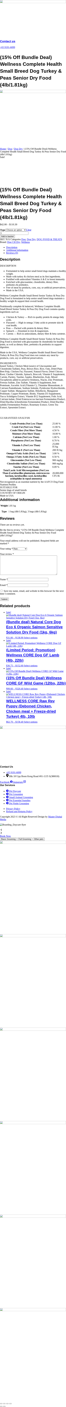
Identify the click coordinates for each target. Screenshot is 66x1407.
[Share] (7, 1403)
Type (2, 230)
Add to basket (7, 236)
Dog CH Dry (13, 242)
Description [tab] (11, 247)
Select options (30, 637)
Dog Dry (18, 149)
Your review (7, 554)
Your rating (6, 548)
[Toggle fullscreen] (4, 1403)
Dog (10, 149)
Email (4, 585)
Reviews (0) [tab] (12, 253)
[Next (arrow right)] (4, 1406)
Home (3, 149)
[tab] (8, 839)
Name (4, 579)
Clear (28, 230)
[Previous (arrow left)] (1, 1406)
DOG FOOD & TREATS (49, 239)
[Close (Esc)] (10, 1403)
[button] (33, 830)
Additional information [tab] (17, 250)
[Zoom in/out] (1, 1403)
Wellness (25, 242)
